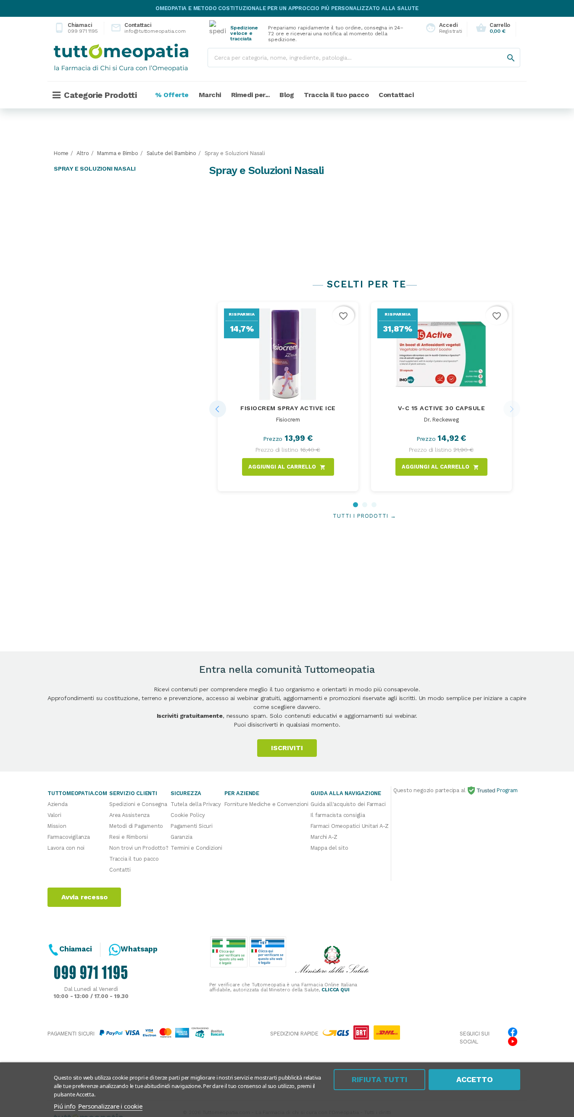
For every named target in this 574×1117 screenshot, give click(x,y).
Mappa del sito (329, 848)
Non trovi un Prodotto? (139, 848)
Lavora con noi (65, 848)
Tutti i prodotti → (364, 516)
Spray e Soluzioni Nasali (95, 168)
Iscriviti (287, 748)
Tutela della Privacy (196, 804)
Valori (54, 815)
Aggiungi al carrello (287, 467)
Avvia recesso (84, 897)
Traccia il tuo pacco (134, 859)
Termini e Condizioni (196, 848)
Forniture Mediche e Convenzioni (266, 804)
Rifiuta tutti (379, 1079)
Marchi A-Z (324, 837)
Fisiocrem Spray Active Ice (287, 408)
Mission (56, 826)
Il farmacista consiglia (338, 815)
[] (503, 49)
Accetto (474, 1079)
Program (506, 790)
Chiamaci (76, 28)
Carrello (493, 28)
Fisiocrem (288, 419)
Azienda (57, 804)
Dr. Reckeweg (441, 419)
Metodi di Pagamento (136, 826)
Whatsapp (139, 949)
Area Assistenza (129, 815)
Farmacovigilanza (68, 837)
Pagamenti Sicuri (192, 826)
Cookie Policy (188, 815)
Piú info (64, 1106)
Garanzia (181, 837)
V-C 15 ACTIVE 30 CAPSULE (441, 408)
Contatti (119, 870)
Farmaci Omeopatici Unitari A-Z (349, 826)
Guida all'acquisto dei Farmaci (348, 804)
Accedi (441, 28)
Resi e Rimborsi (128, 837)
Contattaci (141, 28)
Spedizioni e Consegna (138, 804)
